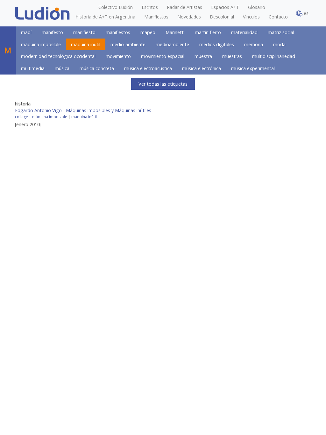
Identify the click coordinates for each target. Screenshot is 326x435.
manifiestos (118, 32)
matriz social (281, 32)
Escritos (150, 7)
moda (279, 44)
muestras (232, 56)
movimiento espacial (162, 56)
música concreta (97, 68)
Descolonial (222, 17)
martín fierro (208, 32)
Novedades (189, 17)
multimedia (33, 68)
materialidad (244, 32)
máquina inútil (85, 44)
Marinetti (175, 32)
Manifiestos (156, 17)
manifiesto (84, 32)
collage (21, 116)
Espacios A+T (225, 7)
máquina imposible (41, 44)
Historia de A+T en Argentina (105, 17)
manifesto (52, 32)
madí (26, 32)
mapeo (147, 32)
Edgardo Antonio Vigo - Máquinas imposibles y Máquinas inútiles (83, 110)
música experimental (253, 68)
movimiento (118, 56)
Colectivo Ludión (115, 7)
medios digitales (216, 44)
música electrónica (201, 68)
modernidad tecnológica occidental (58, 56)
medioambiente (172, 44)
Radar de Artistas (184, 7)
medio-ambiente (127, 44)
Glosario (256, 7)
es (305, 13)
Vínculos (251, 17)
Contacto (278, 17)
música (62, 68)
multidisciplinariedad (273, 56)
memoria (253, 44)
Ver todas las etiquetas (163, 84)
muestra (203, 56)
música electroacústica (148, 68)
